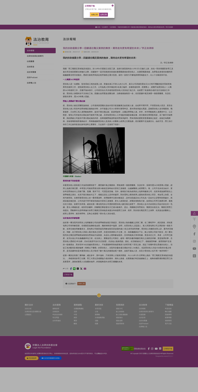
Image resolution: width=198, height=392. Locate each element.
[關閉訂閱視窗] (113, 6)
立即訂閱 (103, 14)
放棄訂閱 (94, 14)
